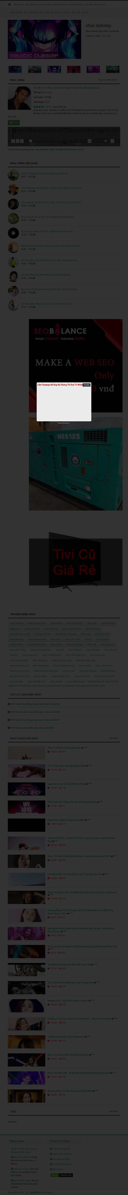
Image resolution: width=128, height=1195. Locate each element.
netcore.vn (66, 423)
